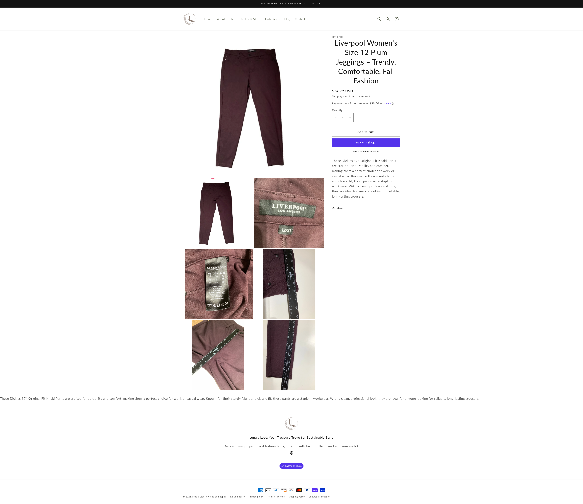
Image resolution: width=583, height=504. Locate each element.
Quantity (337, 110)
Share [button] (340, 208)
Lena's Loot (198, 496)
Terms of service (276, 496)
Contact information (319, 496)
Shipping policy (297, 496)
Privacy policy (256, 496)
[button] (379, 19)
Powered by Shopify (215, 496)
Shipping (337, 96)
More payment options (366, 151)
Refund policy (237, 496)
